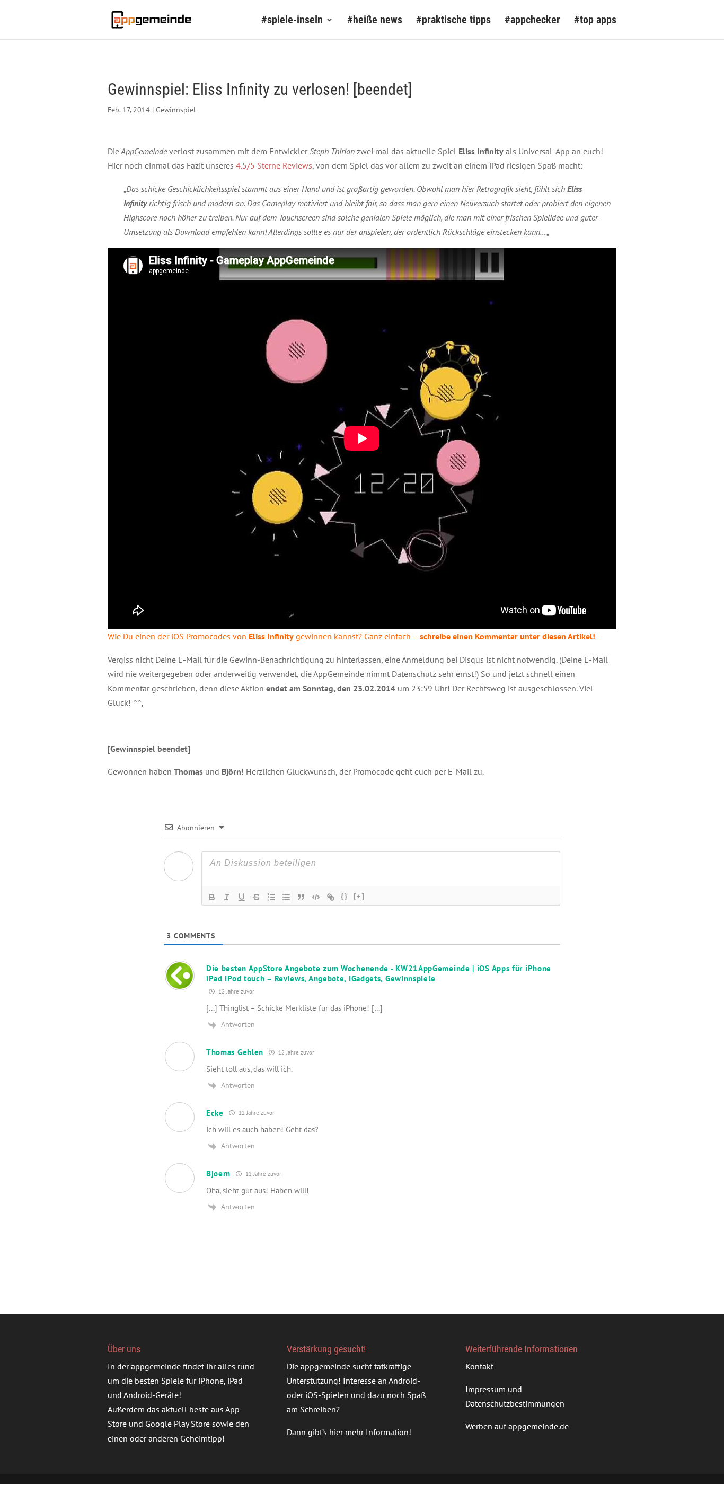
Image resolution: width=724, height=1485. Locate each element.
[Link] (330, 897)
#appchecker (532, 21)
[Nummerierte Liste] (271, 897)
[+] (359, 896)
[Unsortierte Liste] (286, 897)
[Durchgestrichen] (256, 897)
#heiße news (374, 21)
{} (344, 896)
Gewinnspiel (176, 110)
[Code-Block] (315, 897)
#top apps (595, 21)
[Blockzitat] (301, 897)
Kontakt (479, 1366)
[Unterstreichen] (241, 897)
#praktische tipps (453, 21)
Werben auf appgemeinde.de (517, 1426)
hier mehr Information (369, 1432)
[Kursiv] (226, 897)
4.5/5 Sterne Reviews (274, 165)
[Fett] (212, 897)
